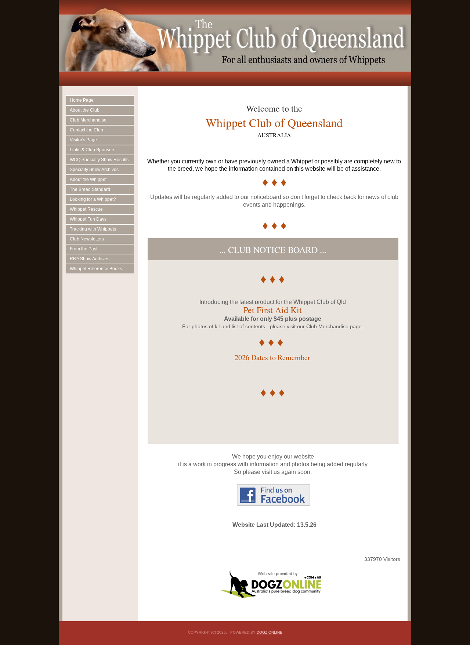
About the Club (85, 110)
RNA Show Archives (89, 258)
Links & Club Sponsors (92, 149)
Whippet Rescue (86, 209)
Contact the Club (86, 130)
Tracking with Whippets (93, 229)
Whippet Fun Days (88, 219)
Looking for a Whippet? (93, 199)
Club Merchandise (88, 120)
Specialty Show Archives (94, 169)
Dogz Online (269, 632)
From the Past (83, 248)
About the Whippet (88, 179)
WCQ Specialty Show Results (99, 159)
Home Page (82, 100)
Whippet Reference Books (96, 268)
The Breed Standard (90, 189)
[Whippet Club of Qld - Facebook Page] (273, 504)
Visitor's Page (83, 139)
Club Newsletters (87, 239)
